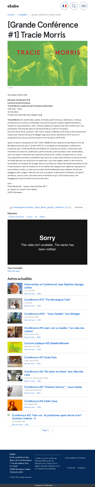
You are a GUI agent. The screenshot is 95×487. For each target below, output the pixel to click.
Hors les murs (14, 271)
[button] (64, 6)
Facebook (71, 468)
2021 (38, 393)
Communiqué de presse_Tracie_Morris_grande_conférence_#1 (40, 207)
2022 (39, 294)
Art (36, 217)
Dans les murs (29, 294)
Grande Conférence (16, 217)
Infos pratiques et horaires (75, 458)
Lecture (30, 217)
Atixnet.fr (57, 485)
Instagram (81, 468)
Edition (42, 217)
